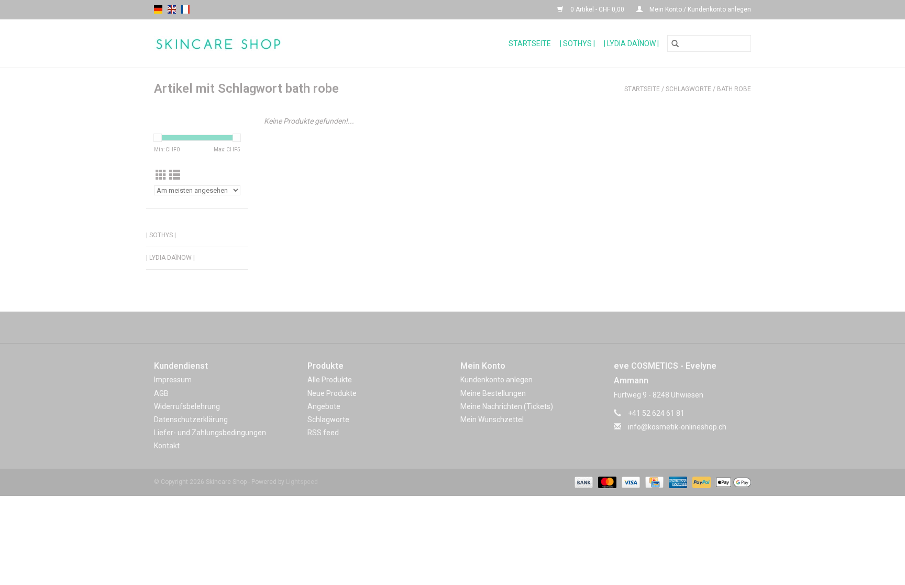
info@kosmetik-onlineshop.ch (677, 427)
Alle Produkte (329, 380)
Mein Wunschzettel (492, 419)
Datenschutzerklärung (191, 419)
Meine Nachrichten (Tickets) (506, 406)
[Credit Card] (653, 481)
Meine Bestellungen (493, 393)
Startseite (530, 43)
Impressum (173, 380)
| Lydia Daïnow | (631, 43)
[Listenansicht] (174, 175)
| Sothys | (577, 43)
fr (185, 9)
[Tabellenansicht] (161, 175)
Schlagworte (688, 89)
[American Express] (677, 481)
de (158, 9)
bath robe (734, 89)
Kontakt (167, 445)
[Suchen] (675, 43)
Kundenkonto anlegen (496, 380)
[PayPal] (700, 481)
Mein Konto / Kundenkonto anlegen (699, 9)
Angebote (323, 406)
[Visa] (630, 481)
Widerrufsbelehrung (187, 406)
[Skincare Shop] (256, 43)
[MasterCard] (606, 481)
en (172, 9)
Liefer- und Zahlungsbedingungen (210, 432)
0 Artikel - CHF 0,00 (597, 9)
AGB (161, 393)
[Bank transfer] (582, 481)
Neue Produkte (332, 393)
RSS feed (323, 432)
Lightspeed (302, 481)
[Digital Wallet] (731, 481)
